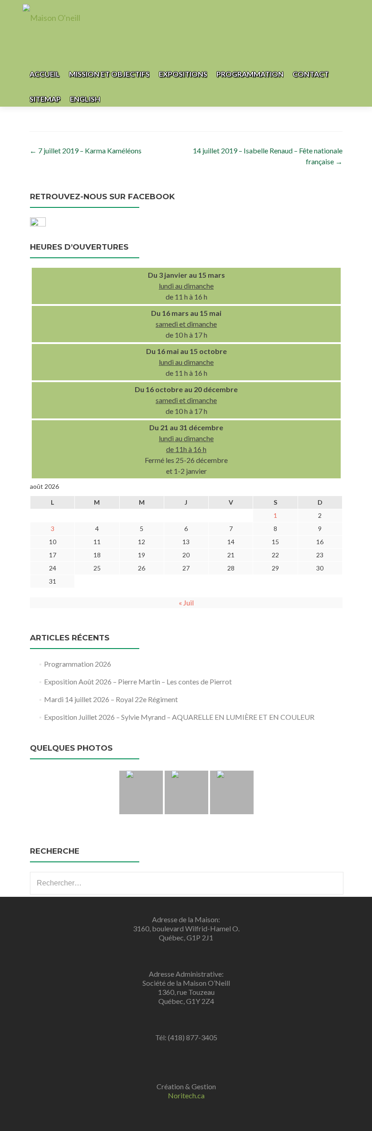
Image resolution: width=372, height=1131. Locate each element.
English (85, 98)
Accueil (44, 73)
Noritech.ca (186, 1095)
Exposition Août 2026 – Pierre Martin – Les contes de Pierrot (138, 681)
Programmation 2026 (77, 663)
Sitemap (45, 98)
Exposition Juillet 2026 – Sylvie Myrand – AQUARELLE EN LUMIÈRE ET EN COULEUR (179, 717)
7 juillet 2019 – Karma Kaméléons (85, 150)
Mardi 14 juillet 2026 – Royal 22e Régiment (111, 699)
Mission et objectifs (109, 73)
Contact (311, 73)
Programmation (250, 73)
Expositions (183, 73)
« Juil (186, 602)
